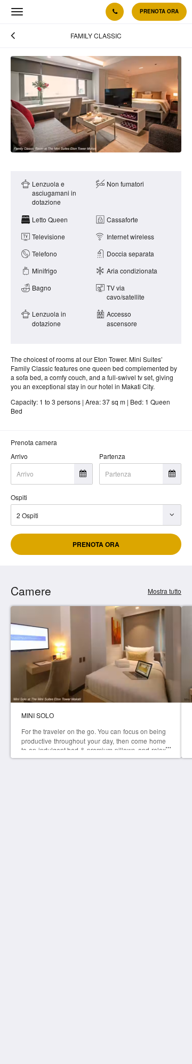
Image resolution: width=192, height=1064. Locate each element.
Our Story (24, 981)
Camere (22, 961)
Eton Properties (33, 988)
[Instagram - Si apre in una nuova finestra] (50, 902)
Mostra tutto (164, 590)
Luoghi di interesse (38, 954)
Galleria (22, 967)
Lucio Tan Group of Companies (56, 994)
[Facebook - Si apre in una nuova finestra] (21, 902)
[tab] (96, 933)
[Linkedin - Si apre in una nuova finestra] (80, 902)
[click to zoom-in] (96, 104)
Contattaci (25, 974)
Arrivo (19, 456)
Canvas (58, 1036)
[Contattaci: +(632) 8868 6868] (115, 12)
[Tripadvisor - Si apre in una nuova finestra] (109, 902)
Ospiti (19, 497)
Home (19, 947)
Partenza (112, 456)
